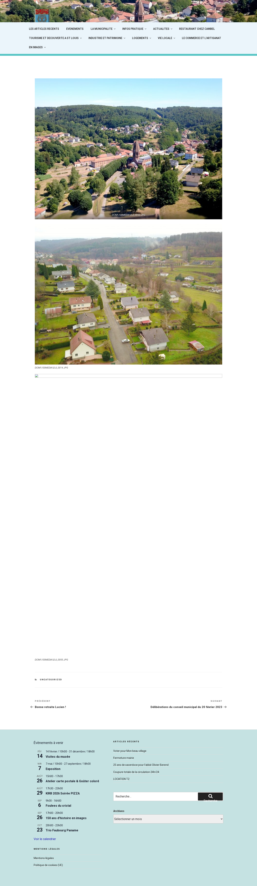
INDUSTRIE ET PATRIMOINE (105, 38)
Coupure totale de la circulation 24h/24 (136, 772)
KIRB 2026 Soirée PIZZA (63, 793)
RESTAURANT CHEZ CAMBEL (197, 28)
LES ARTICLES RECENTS (44, 28)
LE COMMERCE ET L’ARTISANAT (201, 38)
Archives (118, 811)
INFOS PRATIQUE (132, 28)
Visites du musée (58, 756)
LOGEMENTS (140, 38)
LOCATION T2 (121, 779)
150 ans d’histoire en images (66, 818)
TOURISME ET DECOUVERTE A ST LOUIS (54, 38)
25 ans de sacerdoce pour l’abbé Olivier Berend (141, 764)
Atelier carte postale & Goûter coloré (72, 781)
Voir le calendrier (45, 839)
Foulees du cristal (58, 805)
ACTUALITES (161, 28)
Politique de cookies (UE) (48, 865)
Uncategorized (51, 679)
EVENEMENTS (75, 28)
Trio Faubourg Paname (62, 830)
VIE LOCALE (165, 38)
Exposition (53, 769)
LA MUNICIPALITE (102, 28)
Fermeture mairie (123, 757)
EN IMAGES (36, 47)
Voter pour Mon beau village (129, 750)
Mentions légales (44, 858)
